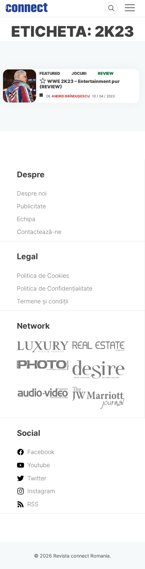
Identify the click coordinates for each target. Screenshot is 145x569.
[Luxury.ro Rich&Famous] (43, 350)
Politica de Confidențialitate (54, 288)
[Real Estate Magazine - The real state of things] (98, 349)
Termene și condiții (42, 301)
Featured (49, 73)
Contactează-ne (39, 231)
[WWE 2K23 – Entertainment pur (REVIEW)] (19, 86)
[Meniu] (130, 8)
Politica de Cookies (43, 275)
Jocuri (78, 73)
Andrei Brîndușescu (71, 96)
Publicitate (31, 206)
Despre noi (32, 193)
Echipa (26, 218)
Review (106, 73)
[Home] (27, 6)
